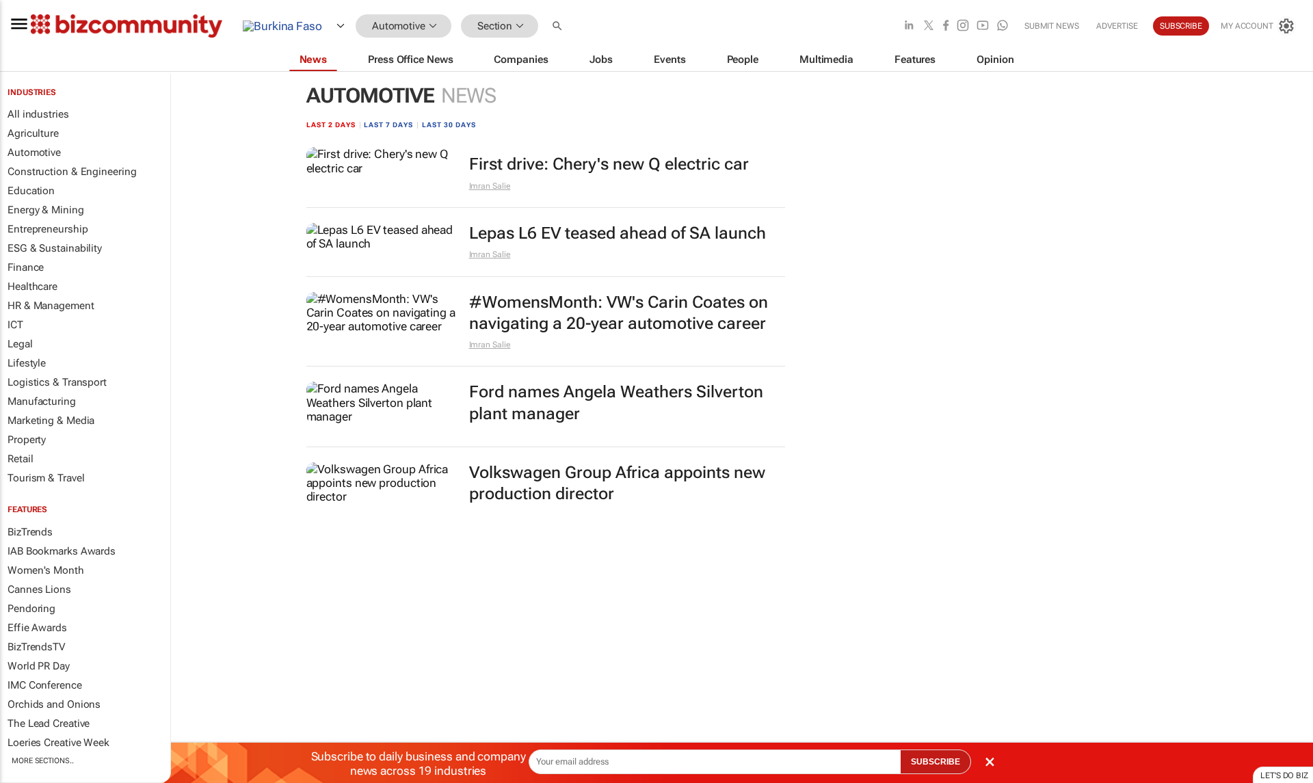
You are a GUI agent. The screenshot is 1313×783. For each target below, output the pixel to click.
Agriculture (33, 133)
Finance (26, 267)
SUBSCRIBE (935, 762)
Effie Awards (37, 628)
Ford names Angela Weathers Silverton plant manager (616, 402)
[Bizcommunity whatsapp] (1002, 26)
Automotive (34, 152)
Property (27, 440)
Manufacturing (42, 401)
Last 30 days (449, 125)
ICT (15, 325)
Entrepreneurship (48, 229)
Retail (20, 459)
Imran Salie (490, 186)
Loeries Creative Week (58, 742)
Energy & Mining (46, 210)
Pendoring (31, 608)
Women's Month (46, 570)
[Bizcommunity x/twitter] (928, 26)
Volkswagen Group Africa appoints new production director (617, 483)
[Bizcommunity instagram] (963, 26)
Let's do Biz (1284, 775)
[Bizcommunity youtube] (982, 26)
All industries (38, 114)
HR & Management (51, 306)
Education (31, 191)
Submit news (1051, 26)
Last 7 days (388, 125)
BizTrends (30, 532)
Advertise (1117, 26)
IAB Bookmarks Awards (62, 551)
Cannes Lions (39, 589)
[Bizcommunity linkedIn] (909, 26)
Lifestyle (27, 363)
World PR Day (39, 666)
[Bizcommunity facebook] (945, 26)
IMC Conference (45, 685)
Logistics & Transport (57, 382)
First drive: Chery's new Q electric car (609, 164)
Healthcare (32, 286)
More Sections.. (43, 760)
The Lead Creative (49, 723)
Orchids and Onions (54, 704)
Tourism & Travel (46, 478)
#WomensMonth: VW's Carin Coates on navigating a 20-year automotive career (618, 313)
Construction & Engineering (72, 171)
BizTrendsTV (36, 647)
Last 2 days (331, 125)
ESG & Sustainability (55, 248)
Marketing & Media (51, 420)
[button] (559, 26)
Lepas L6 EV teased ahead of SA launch (617, 233)
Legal (20, 344)
